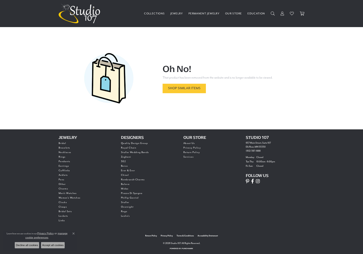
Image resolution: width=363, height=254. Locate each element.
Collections (154, 13)
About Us (189, 143)
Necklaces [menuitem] (65, 152)
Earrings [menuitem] (64, 165)
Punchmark (187, 249)
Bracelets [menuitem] (64, 147)
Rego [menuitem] (124, 211)
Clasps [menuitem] (63, 206)
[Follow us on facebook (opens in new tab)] (252, 181)
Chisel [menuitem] (125, 175)
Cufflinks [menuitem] (64, 170)
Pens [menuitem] (61, 179)
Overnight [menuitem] (127, 206)
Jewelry (176, 13)
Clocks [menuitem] (63, 202)
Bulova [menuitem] (125, 184)
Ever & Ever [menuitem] (128, 170)
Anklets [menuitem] (63, 175)
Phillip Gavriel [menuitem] (130, 197)
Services (188, 156)
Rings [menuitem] (62, 156)
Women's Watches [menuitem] (69, 197)
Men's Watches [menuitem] (68, 193)
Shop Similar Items (184, 88)
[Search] (273, 13)
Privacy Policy (192, 147)
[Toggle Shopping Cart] (302, 13)
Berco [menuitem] (124, 165)
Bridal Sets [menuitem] (65, 211)
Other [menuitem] (62, 184)
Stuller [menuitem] (125, 202)
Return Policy (191, 152)
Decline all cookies (27, 245)
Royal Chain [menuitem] (128, 147)
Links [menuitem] (62, 220)
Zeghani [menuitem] (126, 156)
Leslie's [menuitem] (125, 215)
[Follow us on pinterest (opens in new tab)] (247, 181)
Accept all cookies (53, 245)
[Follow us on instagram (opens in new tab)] (258, 181)
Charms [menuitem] (63, 188)
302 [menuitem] (123, 161)
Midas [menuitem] (125, 188)
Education (256, 13)
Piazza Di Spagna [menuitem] (132, 193)
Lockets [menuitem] (63, 215)
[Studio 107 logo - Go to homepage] (80, 13)
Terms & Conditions (185, 236)
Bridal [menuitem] (62, 143)
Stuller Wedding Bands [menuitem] (135, 152)
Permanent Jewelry (204, 13)
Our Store (233, 13)
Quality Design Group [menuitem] (134, 143)
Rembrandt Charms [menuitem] (133, 179)
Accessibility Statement (208, 236)
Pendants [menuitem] (64, 161)
